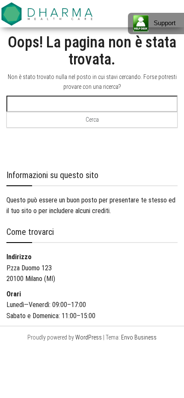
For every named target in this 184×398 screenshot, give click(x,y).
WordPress (88, 337)
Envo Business (139, 337)
